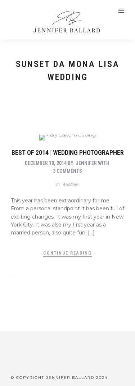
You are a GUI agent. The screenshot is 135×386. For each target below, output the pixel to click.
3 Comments (67, 171)
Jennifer (86, 163)
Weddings (70, 184)
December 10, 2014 (46, 163)
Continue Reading (67, 253)
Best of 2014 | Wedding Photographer (68, 152)
